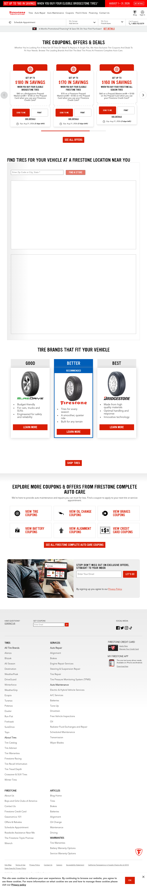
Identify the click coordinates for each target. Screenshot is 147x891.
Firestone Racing (13, 759)
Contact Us (10, 806)
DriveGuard (10, 680)
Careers (59, 865)
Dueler (8, 711)
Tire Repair (55, 674)
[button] (31, 13)
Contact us (10, 623)
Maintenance (56, 827)
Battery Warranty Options (63, 848)
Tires (52, 801)
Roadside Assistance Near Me (20, 833)
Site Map (8, 865)
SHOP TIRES (73, 463)
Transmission (56, 737)
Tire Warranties (12, 753)
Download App (122, 666)
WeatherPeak (11, 674)
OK (129, 880)
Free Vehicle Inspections (62, 716)
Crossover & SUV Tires (16, 775)
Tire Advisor (11, 748)
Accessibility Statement (75, 865)
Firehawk (9, 722)
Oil (51, 722)
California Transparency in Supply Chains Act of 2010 (108, 865)
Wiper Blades (57, 743)
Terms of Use (20, 865)
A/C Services (56, 695)
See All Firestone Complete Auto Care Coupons (75, 545)
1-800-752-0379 (137, 24)
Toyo (7, 732)
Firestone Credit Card (15, 812)
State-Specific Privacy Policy (15, 868)
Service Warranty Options (63, 854)
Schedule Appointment (16, 827)
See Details (30, 119)
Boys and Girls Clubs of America (21, 801)
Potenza (9, 706)
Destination (10, 669)
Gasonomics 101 (13, 817)
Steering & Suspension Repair (65, 669)
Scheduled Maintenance (62, 732)
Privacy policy (18, 885)
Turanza (8, 701)
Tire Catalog (11, 743)
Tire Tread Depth (13, 769)
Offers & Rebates (13, 822)
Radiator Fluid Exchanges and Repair (68, 727)
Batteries (54, 701)
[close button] (143, 876)
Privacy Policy (115, 589)
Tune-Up (54, 706)
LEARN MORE (30, 427)
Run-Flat (9, 716)
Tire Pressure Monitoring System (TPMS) (70, 680)
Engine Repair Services (61, 664)
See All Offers (73, 140)
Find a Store (75, 172)
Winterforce (11, 685)
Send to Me (21, 112)
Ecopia (8, 695)
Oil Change (56, 822)
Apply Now (123, 646)
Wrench (8, 843)
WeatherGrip (11, 690)
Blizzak (8, 658)
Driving (54, 833)
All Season (10, 664)
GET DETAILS (109, 29)
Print (39, 112)
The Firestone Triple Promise (19, 838)
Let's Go (130, 574)
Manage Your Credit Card (129, 649)
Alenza (8, 653)
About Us (9, 796)
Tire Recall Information (16, 764)
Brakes (53, 658)
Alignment (55, 653)
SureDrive (10, 727)
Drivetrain (55, 711)
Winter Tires (11, 780)
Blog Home (56, 796)
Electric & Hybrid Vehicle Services (67, 690)
